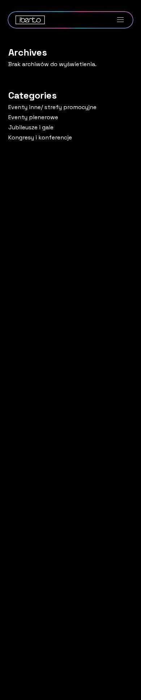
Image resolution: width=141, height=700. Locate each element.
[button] (121, 19)
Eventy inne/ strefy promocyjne (52, 107)
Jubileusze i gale (31, 127)
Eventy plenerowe (33, 117)
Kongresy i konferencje (40, 137)
